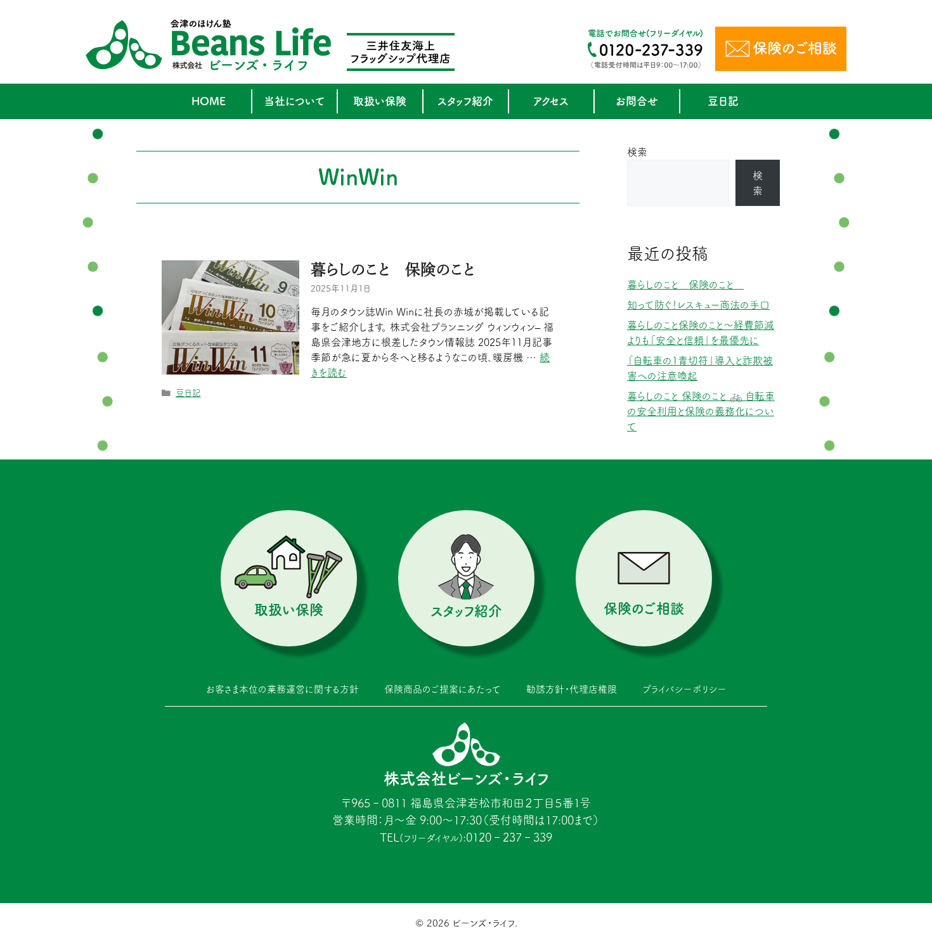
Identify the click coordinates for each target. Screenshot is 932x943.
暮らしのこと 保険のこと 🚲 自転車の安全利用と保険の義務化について (701, 411)
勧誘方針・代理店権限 (571, 689)
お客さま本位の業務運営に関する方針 (282, 689)
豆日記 (723, 101)
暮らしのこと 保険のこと (393, 269)
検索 (637, 152)
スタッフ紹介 (465, 101)
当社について (294, 101)
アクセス (551, 101)
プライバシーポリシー (684, 689)
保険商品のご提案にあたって (442, 689)
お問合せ (637, 101)
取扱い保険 (379, 101)
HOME (208, 101)
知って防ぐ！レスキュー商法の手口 (698, 305)
